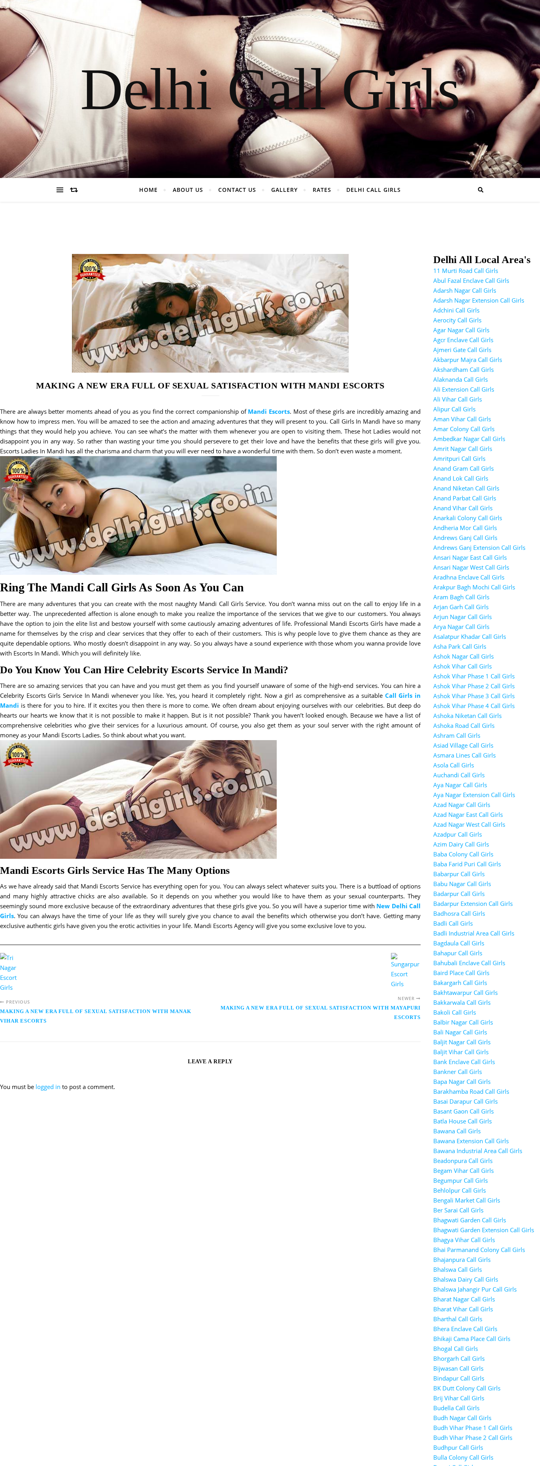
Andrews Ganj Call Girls (465, 538)
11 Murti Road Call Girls (465, 271)
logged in (48, 1087)
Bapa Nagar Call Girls (462, 1081)
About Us (188, 189)
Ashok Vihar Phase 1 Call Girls (474, 676)
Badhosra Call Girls (459, 913)
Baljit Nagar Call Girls (462, 1042)
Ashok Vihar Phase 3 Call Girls (474, 696)
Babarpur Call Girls (459, 874)
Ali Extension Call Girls (463, 389)
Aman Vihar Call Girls (462, 419)
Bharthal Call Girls (457, 1319)
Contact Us (237, 189)
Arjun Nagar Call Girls (462, 617)
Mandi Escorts (269, 411)
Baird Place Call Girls (461, 973)
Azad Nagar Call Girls (461, 805)
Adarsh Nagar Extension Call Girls (478, 300)
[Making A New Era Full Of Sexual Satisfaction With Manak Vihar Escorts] (15, 972)
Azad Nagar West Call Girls (469, 824)
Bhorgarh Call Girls (459, 1358)
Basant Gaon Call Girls (463, 1111)
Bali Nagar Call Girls (460, 1032)
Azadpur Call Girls (457, 834)
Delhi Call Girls (270, 89)
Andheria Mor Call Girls (465, 528)
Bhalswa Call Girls (457, 1269)
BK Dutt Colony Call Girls (466, 1388)
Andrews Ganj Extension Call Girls (479, 547)
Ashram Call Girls (456, 735)
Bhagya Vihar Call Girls (464, 1240)
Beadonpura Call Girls (463, 1161)
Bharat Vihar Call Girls (463, 1309)
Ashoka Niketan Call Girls (467, 716)
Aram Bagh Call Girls (461, 597)
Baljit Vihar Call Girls (461, 1052)
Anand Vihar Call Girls (463, 508)
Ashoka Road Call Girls (464, 725)
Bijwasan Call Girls (458, 1368)
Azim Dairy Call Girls (461, 844)
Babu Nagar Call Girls (462, 884)
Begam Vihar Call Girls (463, 1170)
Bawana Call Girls (457, 1131)
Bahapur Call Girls (457, 953)
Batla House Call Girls (462, 1121)
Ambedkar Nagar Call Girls (469, 439)
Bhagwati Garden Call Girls (469, 1220)
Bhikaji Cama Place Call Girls (471, 1339)
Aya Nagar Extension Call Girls (474, 795)
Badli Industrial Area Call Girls (473, 933)
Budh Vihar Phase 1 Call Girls (472, 1428)
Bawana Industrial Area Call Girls (477, 1151)
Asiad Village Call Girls (463, 745)
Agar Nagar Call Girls (461, 330)
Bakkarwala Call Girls (462, 1002)
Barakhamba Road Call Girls (471, 1091)
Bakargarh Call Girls (460, 983)
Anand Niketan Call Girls (466, 488)
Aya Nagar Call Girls (460, 785)
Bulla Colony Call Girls (463, 1457)
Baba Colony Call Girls (463, 854)
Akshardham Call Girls (463, 369)
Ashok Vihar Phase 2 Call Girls (474, 686)
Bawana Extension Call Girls (471, 1141)
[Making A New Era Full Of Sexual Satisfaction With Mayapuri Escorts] (406, 971)
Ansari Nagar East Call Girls (470, 557)
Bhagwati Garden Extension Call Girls (483, 1230)
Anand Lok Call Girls (460, 478)
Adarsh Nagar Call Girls (464, 290)
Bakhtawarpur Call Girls (465, 992)
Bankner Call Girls (457, 1072)
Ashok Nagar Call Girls (463, 656)
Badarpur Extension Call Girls (473, 903)
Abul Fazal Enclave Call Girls (471, 280)
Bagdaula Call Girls (458, 943)
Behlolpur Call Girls (459, 1190)
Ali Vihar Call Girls (457, 399)
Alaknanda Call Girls (460, 379)
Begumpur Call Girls (460, 1180)
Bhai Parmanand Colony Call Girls (479, 1250)
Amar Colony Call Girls (464, 429)
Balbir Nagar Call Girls (463, 1022)
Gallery (284, 189)
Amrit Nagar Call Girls (462, 449)
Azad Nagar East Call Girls (468, 814)
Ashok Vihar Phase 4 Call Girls (474, 706)
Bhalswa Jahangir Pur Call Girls (475, 1289)
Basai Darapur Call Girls (465, 1101)
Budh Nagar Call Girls (462, 1418)
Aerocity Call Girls (457, 320)
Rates (322, 189)
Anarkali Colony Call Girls (467, 518)
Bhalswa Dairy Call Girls (465, 1279)
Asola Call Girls (453, 765)
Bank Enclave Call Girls (464, 1062)
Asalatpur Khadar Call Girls (469, 636)
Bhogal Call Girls (455, 1348)
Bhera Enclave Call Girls (465, 1329)
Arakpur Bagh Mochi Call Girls (474, 587)
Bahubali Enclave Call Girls (469, 963)
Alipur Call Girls (454, 409)
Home (148, 189)
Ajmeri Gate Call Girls (462, 350)
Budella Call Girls (456, 1408)
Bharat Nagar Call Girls (464, 1299)
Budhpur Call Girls (458, 1447)
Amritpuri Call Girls (459, 458)
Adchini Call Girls (456, 310)
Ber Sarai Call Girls (458, 1210)
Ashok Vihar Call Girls (462, 666)
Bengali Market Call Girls (466, 1200)
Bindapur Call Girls (458, 1378)
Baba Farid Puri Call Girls (467, 864)
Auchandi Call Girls (459, 775)
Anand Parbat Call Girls (464, 498)
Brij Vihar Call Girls (458, 1398)
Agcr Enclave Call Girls (463, 340)
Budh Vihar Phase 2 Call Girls (472, 1437)
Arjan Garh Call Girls (461, 607)
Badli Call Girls (453, 923)
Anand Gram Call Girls (463, 468)
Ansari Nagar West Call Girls (471, 567)
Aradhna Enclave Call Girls (468, 577)
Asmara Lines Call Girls (464, 755)
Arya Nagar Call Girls (461, 627)
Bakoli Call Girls (454, 1012)
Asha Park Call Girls (459, 646)
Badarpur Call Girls (459, 894)
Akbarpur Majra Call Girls (467, 360)
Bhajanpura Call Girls (462, 1259)
